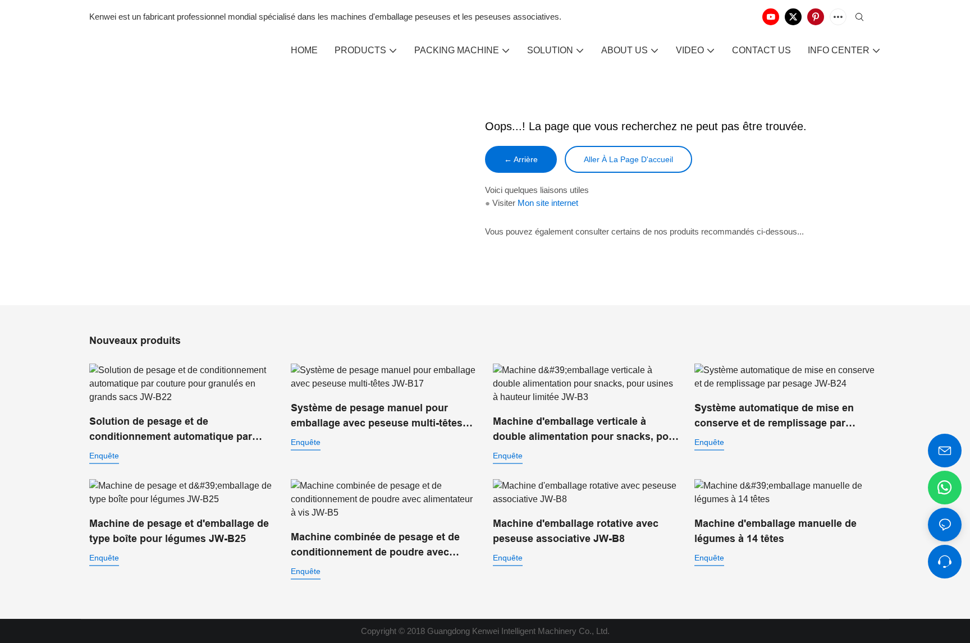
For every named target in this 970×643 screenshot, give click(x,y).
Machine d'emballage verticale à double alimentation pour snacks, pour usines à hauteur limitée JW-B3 (586, 430)
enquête (104, 455)
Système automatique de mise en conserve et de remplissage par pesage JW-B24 (774, 416)
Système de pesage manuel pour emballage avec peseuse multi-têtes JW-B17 (377, 416)
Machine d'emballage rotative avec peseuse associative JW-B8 (575, 531)
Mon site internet (548, 203)
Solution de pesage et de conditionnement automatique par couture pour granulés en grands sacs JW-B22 (181, 430)
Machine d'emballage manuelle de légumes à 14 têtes (775, 531)
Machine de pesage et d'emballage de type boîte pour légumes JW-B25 (179, 531)
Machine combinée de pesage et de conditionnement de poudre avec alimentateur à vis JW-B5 (375, 545)
